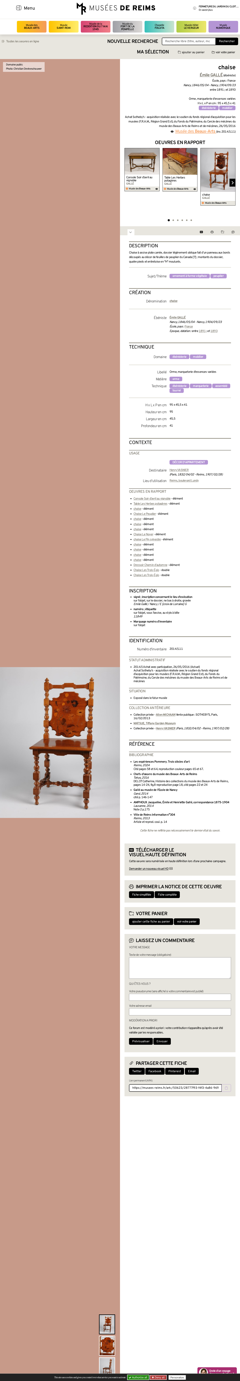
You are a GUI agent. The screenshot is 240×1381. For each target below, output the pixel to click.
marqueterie (200, 386)
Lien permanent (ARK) (140, 1080)
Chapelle (159, 27)
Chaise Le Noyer (143, 534)
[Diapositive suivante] (233, 183)
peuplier (218, 276)
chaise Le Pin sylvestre (147, 539)
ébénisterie (209, 108)
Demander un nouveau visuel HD (149, 869)
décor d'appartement (188, 462)
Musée (63, 27)
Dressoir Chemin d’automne (150, 565)
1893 (214, 331)
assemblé (221, 386)
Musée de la (95, 26)
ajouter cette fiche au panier (151, 922)
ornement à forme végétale (189, 276)
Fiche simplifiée (141, 895)
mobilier (227, 108)
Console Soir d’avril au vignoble (139, 179)
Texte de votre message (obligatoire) (150, 955)
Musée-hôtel (191, 27)
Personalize (177, 1377)
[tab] (169, 220)
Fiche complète (167, 895)
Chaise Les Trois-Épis (146, 570)
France (189, 327)
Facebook (154, 1071)
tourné (176, 391)
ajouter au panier (193, 52)
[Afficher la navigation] (19, 8)
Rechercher (227, 41)
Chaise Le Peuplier (145, 514)
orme (175, 379)
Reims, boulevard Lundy (184, 481)
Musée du (127, 26)
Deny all (159, 1377)
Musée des (32, 27)
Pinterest (174, 1071)
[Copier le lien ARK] (226, 1088)
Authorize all (139, 1377)
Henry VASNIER (179, 470)
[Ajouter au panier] (157, 150)
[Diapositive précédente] (127, 183)
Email (192, 1071)
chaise (206, 194)
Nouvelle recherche (132, 42)
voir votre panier (225, 52)
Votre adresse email (140, 1006)
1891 (202, 331)
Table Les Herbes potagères (174, 179)
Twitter (137, 1071)
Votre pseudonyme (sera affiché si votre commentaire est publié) (166, 991)
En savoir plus (205, 10)
